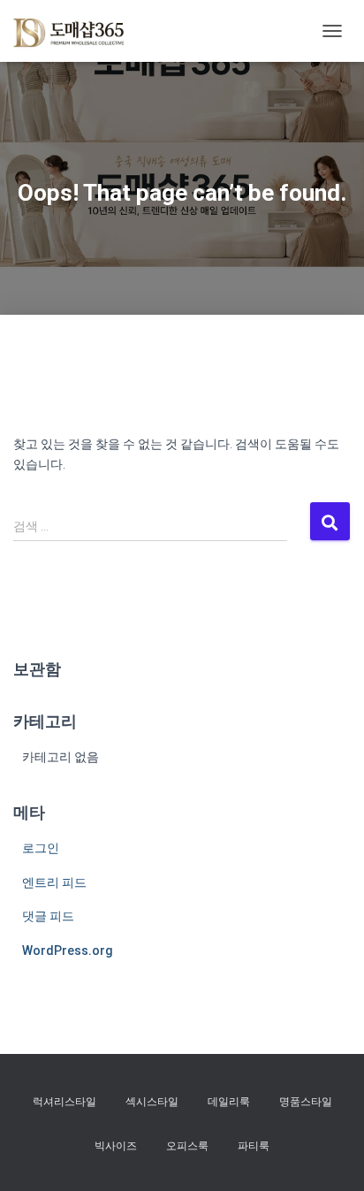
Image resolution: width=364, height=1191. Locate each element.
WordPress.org (67, 950)
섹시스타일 (151, 1102)
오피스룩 (187, 1146)
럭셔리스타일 (64, 1102)
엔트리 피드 (54, 882)
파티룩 (253, 1146)
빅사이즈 (116, 1146)
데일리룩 (229, 1102)
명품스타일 (305, 1102)
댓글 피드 (48, 916)
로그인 (40, 848)
